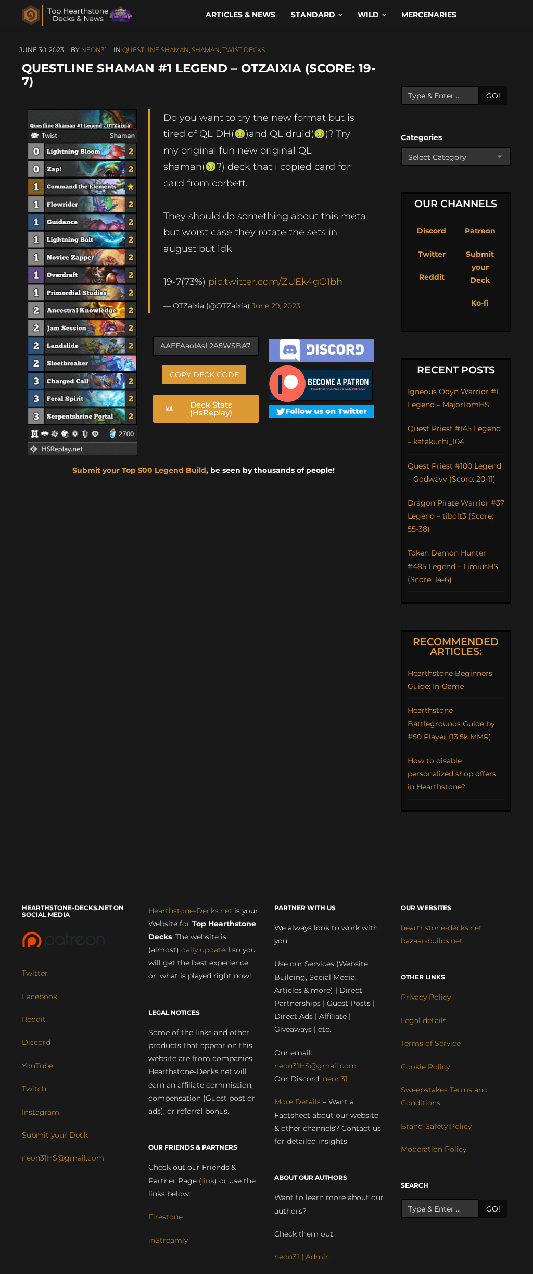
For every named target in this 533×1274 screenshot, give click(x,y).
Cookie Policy (425, 1066)
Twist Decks (243, 50)
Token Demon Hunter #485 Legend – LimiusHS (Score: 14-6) (453, 566)
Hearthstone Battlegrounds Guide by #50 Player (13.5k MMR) (451, 723)
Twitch (34, 1088)
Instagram (40, 1112)
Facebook (39, 996)
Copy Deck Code (204, 375)
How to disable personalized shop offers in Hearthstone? (452, 773)
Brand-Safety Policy (436, 1126)
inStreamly (168, 1240)
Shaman (206, 50)
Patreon (480, 230)
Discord (431, 230)
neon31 (94, 50)
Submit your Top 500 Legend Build (139, 470)
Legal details (424, 1020)
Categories (421, 137)
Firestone (165, 1216)
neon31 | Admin (302, 1257)
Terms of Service (431, 1043)
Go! (493, 95)
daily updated (205, 949)
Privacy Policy (426, 997)
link (207, 1180)
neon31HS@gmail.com (63, 1158)
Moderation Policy (433, 1149)
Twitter (432, 254)
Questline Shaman (155, 50)
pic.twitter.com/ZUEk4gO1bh (275, 281)
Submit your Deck (480, 267)
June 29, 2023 (276, 305)
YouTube (37, 1065)
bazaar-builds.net (432, 940)
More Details (297, 1101)
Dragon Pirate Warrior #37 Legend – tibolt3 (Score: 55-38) (456, 516)
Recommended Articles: (456, 647)
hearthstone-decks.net (441, 927)
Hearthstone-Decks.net (190, 910)
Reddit (432, 277)
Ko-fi (480, 303)
